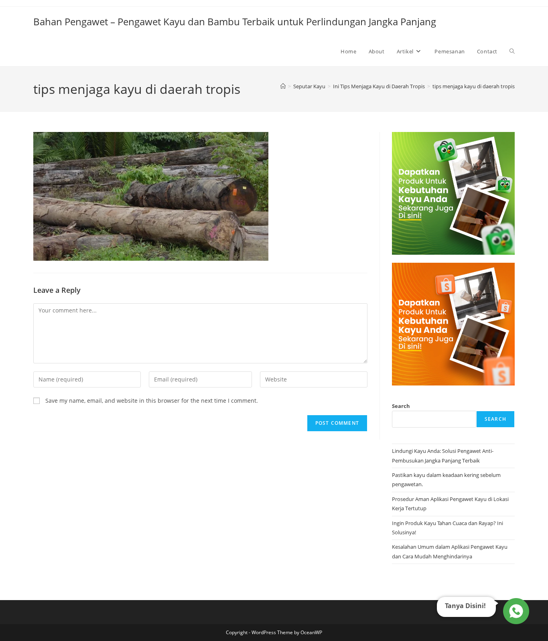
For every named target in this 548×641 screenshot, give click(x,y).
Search (401, 406)
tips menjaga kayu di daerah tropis (473, 86)
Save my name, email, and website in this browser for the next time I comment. (151, 400)
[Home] (283, 86)
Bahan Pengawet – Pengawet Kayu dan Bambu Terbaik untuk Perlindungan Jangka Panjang (234, 21)
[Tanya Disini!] (515, 611)
